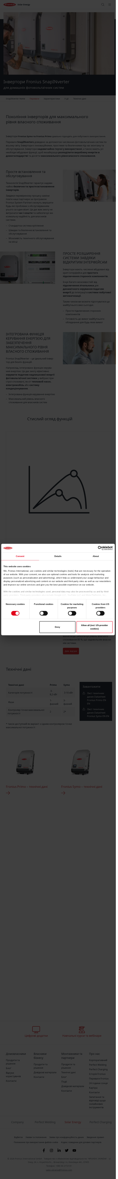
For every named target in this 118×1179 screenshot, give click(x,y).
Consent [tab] (20, 556)
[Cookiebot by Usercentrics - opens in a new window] (100, 548)
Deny (57, 627)
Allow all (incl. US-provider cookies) (94, 627)
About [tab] (96, 556)
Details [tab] (57, 556)
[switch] (44, 613)
